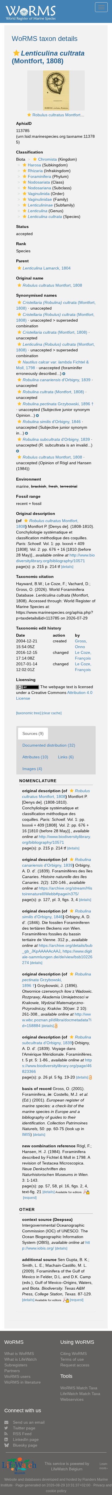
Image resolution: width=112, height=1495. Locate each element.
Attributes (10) (35, 757)
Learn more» (103, 1466)
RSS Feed (22, 1433)
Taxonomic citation (35, 576)
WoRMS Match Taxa (78, 1388)
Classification (29, 152)
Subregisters (15, 1365)
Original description (35, 513)
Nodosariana (39, 188)
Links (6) (66, 757)
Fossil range (28, 496)
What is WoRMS (19, 1353)
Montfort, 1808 (52, 285)
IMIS (26, 1134)
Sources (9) (33, 733)
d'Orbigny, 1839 (56, 379)
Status (22, 226)
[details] (67, 567)
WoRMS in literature (22, 1382)
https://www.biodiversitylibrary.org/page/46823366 (57, 1066)
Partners (12, 1370)
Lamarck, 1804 (47, 268)
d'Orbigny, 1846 (52, 421)
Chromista (47, 159)
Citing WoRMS (73, 1353)
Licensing (26, 679)
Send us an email (29, 1422)
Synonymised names (36, 295)
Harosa (34, 165)
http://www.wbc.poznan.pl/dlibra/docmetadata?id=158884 (56, 1020)
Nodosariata (39, 182)
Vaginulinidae (40, 199)
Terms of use (72, 1359)
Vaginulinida (39, 193)
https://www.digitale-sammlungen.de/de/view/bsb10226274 (57, 957)
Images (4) (32, 768)
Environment (28, 479)
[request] (29, 1198)
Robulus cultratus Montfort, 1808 (62, 115)
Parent (22, 261)
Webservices (72, 1399)
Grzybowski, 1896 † (58, 404)
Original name (29, 278)
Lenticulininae (40, 205)
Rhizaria (35, 170)
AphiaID (24, 123)
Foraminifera (39, 176)
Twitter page (24, 1428)
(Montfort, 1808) (55, 332)
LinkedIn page (26, 1439)
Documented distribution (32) (48, 745)
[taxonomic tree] (29, 713)
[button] (16, 53)
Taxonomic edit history (38, 628)
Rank (21, 243)
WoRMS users (17, 1376)
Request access (74, 1365)
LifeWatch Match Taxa (80, 1393)
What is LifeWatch (20, 1359)
